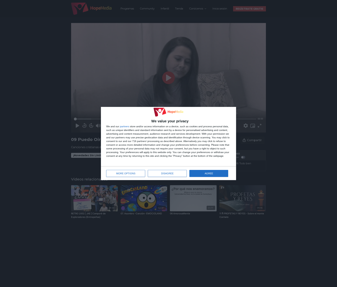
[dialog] (168, 143)
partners (124, 126)
